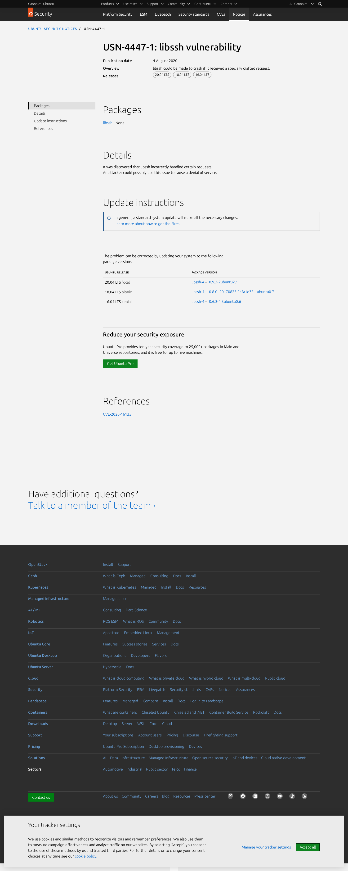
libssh (107, 123)
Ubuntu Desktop (42, 655)
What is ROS (133, 621)
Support (124, 564)
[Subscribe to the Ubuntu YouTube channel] (281, 797)
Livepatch (163, 14)
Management (168, 633)
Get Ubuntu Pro (120, 363)
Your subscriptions (118, 735)
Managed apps (115, 598)
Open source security (210, 758)
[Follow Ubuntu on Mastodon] (231, 797)
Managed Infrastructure (168, 758)
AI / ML (34, 610)
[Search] (320, 4)
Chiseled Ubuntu (156, 712)
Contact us (41, 797)
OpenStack (38, 564)
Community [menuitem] (176, 4)
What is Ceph (114, 576)
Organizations (114, 655)
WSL (141, 723)
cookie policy (85, 856)
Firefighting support (220, 735)
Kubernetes (38, 587)
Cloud (33, 678)
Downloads (38, 723)
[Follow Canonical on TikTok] (293, 797)
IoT (31, 633)
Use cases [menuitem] (130, 4)
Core (153, 723)
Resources (197, 587)
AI (104, 758)
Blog (166, 796)
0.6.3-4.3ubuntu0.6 (225, 301)
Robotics (36, 621)
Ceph (32, 576)
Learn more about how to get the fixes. (147, 224)
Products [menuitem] (107, 4)
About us (110, 796)
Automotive (113, 769)
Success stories (134, 644)
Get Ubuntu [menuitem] (202, 4)
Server (127, 723)
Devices (195, 746)
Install (108, 564)
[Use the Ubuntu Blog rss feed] (305, 797)
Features (110, 644)
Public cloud (275, 678)
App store (111, 633)
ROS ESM (110, 621)
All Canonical (299, 4)
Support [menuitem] (152, 4)
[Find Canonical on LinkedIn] (256, 797)
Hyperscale (112, 667)
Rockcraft (261, 712)
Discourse (191, 735)
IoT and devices (244, 758)
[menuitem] (302, 4)
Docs (177, 576)
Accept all (308, 847)
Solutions (36, 758)
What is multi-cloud (244, 678)
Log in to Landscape (206, 701)
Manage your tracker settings (266, 847)
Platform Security (117, 14)
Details (39, 113)
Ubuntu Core (39, 644)
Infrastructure (133, 758)
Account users (150, 735)
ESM (143, 14)
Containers (37, 712)
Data (114, 758)
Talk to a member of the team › (92, 505)
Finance (190, 769)
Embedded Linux (138, 633)
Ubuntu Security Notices (52, 28)
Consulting (159, 576)
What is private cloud (166, 678)
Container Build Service (228, 712)
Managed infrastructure (48, 598)
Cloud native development (283, 758)
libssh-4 (198, 282)
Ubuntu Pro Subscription (123, 746)
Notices (239, 14)
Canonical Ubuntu (41, 4)
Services (159, 644)
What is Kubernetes (119, 587)
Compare (150, 701)
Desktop (110, 723)
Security (35, 689)
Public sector (157, 769)
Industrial (134, 769)
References (43, 128)
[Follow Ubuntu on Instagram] (268, 797)
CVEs (221, 14)
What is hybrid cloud (206, 678)
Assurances (262, 14)
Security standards (193, 14)
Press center (204, 796)
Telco (175, 769)
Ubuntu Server (40, 667)
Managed (138, 576)
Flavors (161, 655)
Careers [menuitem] (226, 4)
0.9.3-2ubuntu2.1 (223, 282)
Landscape (37, 701)
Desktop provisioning (166, 746)
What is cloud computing (123, 678)
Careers (151, 796)
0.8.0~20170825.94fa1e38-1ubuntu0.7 (241, 292)
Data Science (136, 610)
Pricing (172, 735)
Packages (41, 106)
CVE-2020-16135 (117, 414)
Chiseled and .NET (189, 712)
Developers (140, 655)
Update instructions (50, 121)
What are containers (120, 712)
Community (158, 621)
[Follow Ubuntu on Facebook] (244, 797)
